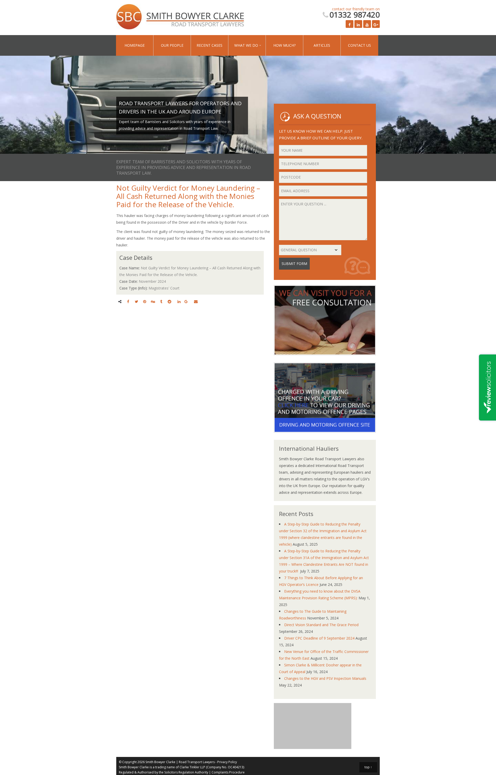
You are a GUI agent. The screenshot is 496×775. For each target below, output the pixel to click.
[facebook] (128, 301)
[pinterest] (144, 301)
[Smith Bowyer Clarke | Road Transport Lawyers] (180, 17)
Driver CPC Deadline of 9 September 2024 (319, 638)
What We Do (228, 45)
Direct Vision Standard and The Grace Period (321, 624)
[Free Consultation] (325, 359)
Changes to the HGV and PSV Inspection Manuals (325, 678)
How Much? (261, 45)
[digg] (153, 301)
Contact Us (325, 45)
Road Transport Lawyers (197, 762)
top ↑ (368, 767)
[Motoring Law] (325, 436)
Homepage (132, 45)
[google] (186, 301)
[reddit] (169, 301)
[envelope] (195, 301)
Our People (164, 45)
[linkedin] (179, 301)
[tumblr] (161, 301)
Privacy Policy (227, 762)
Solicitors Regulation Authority (186, 772)
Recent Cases (197, 45)
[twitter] (136, 301)
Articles (293, 45)
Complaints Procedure (228, 772)
